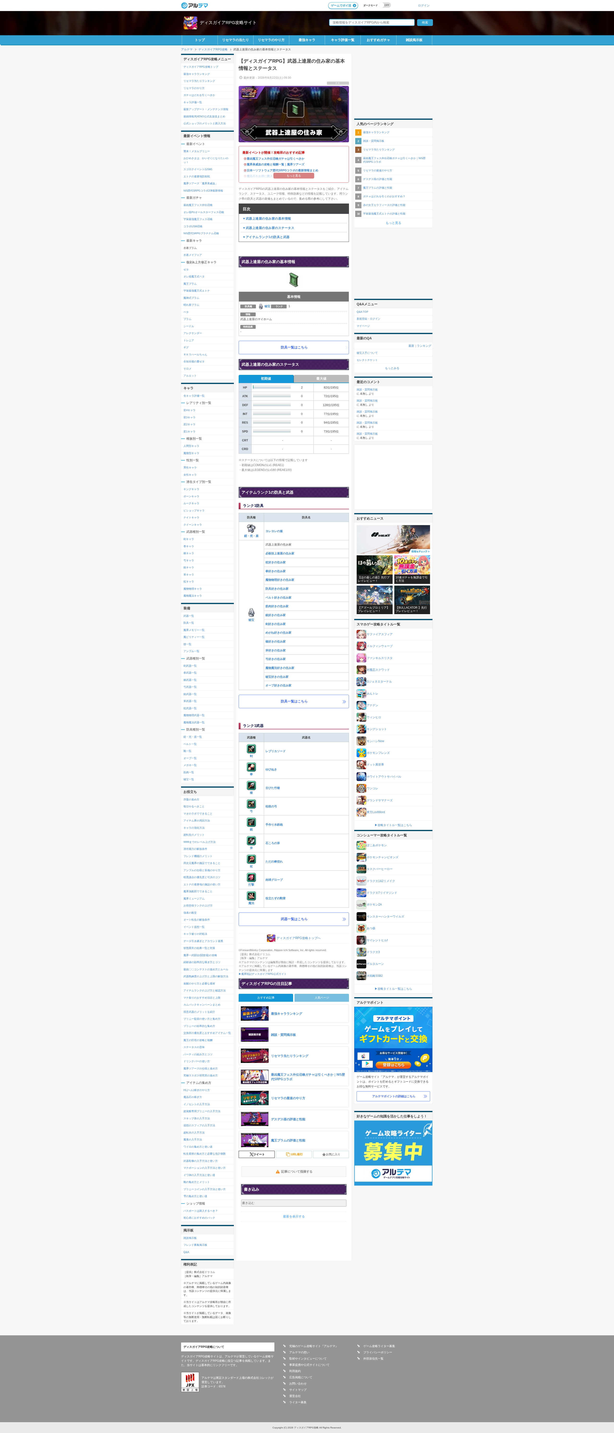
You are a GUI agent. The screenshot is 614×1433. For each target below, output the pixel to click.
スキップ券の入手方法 (196, 1118)
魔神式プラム (191, 297)
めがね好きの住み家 (278, 632)
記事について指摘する (297, 1171)
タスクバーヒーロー (380, 869)
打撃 (251, 884)
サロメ (187, 368)
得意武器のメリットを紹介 (199, 1011)
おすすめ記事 (266, 997)
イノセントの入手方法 (196, 1104)
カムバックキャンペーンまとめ (201, 1004)
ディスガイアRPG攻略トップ (200, 66)
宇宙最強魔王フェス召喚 (198, 219)
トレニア (188, 340)
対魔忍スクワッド (378, 670)
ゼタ (186, 269)
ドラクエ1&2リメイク (381, 881)
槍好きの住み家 (276, 641)
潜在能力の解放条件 (195, 848)
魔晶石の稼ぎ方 (192, 1097)
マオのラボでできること (198, 813)
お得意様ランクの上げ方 (198, 905)
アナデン (372, 705)
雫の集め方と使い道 (195, 1196)
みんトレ (372, 693)
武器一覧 (188, 615)
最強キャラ (307, 40)
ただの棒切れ (274, 861)
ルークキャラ (191, 503)
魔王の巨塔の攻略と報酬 (198, 1040)
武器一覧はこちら (294, 919)
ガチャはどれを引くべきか (199, 95)
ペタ (186, 312)
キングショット (377, 729)
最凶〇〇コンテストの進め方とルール (205, 969)
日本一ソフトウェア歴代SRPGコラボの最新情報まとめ (282, 170)
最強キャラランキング (196, 73)
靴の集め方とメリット (196, 1182)
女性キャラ (190, 474)
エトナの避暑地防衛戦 (196, 176)
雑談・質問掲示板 (373, 140)
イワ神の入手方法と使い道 (199, 1175)
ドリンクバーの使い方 (196, 1061)
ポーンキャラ (191, 496)
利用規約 (295, 1371)
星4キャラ (189, 410)
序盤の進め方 (191, 799)
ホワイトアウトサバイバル (384, 776)
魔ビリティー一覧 (194, 637)
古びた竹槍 (273, 787)
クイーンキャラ (192, 524)
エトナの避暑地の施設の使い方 (201, 884)
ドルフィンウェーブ (380, 646)
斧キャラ (188, 574)
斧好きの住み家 (276, 650)
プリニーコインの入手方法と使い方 (204, 1189)
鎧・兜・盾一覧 (192, 736)
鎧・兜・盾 (251, 535)
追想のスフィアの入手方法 (199, 1125)
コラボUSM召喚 (192, 226)
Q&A (186, 1252)
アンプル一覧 (191, 651)
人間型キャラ (191, 445)
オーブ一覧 (190, 758)
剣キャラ (188, 539)
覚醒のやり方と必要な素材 (199, 983)
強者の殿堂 (190, 912)
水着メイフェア (192, 254)
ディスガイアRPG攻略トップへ (299, 938)
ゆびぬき (271, 769)
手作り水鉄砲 (274, 824)
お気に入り (333, 1154)
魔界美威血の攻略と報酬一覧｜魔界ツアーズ (275, 164)
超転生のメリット (194, 834)
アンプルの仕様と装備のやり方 (201, 870)
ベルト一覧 (190, 744)
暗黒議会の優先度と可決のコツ (201, 877)
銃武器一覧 (190, 694)
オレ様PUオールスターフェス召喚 (203, 212)
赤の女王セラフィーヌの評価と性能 (384, 205)
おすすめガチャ (378, 40)
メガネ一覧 (190, 765)
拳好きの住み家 (276, 571)
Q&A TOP (362, 311)
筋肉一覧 (188, 772)
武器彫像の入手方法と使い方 (200, 1160)
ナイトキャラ (191, 517)
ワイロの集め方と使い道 (198, 1146)
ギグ (186, 347)
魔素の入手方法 (192, 1139)
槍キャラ (188, 553)
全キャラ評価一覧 (194, 395)
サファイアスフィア (380, 634)
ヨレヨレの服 (274, 531)
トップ (200, 40)
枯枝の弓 (271, 806)
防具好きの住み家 (277, 588)
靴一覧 (187, 750)
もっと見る (393, 223)
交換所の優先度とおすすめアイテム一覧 (207, 1032)
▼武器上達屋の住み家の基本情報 (266, 218)
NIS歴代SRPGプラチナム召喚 (201, 233)
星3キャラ (189, 417)
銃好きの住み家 (276, 615)
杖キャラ (188, 581)
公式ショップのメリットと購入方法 (204, 123)
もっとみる (392, 368)
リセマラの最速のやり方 (377, 170)
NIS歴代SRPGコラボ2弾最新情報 (203, 190)
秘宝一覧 (188, 779)
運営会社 (295, 1396)
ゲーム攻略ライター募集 (379, 1346)
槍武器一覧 (190, 679)
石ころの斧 (273, 843)
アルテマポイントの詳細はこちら (393, 1096)
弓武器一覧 (190, 686)
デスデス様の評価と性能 (377, 179)
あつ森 (371, 928)
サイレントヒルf (377, 940)
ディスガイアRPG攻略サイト (228, 22)
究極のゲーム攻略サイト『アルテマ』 (313, 1346)
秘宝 (267, 306)
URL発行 (297, 1154)
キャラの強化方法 (194, 827)
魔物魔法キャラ (192, 595)
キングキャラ (191, 489)
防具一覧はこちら (294, 347)
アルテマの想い (299, 1352)
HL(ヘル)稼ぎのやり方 (196, 1090)
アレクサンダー (192, 333)
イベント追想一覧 (194, 926)
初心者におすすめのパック (199, 1217)
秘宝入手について (367, 352)
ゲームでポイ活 (341, 5)
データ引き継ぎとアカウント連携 (203, 941)
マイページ (363, 325)
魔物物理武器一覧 (194, 715)
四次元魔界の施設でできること (201, 863)
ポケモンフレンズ (378, 753)
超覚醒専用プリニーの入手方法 (201, 1111)
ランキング (424, 346)
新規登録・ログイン (368, 318)
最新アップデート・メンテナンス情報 (205, 109)
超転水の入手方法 (194, 1132)
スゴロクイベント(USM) (197, 169)
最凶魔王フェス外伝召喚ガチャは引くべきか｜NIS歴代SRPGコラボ (394, 160)
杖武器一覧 (190, 708)
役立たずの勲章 (276, 898)
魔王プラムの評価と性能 (377, 187)
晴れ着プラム (191, 304)
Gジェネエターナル (379, 681)
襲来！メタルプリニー (196, 151)
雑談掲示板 (414, 40)
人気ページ (322, 997)
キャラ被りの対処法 (195, 933)
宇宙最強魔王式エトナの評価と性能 (384, 213)
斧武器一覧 (190, 701)
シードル (188, 326)
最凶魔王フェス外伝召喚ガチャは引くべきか (275, 158)
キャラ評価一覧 (342, 40)
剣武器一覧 (190, 665)
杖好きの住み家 (276, 562)
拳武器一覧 (190, 672)
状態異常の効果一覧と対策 (199, 948)
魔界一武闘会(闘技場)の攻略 (200, 955)
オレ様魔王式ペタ (194, 276)
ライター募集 (298, 1402)
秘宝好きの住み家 (277, 676)
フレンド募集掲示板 (195, 1244)
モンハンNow (375, 741)
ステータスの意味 (194, 1047)
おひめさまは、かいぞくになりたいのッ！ (205, 160)
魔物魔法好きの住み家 (280, 667)
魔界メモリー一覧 (194, 630)
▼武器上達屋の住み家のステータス (268, 228)
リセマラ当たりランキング (199, 80)
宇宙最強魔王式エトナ (196, 290)
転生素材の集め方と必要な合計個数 (204, 1153)
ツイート (259, 1154)
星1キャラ (189, 431)
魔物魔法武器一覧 (194, 722)
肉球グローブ (274, 879)
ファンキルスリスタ (380, 658)
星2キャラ (189, 424)
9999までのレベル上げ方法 (199, 841)
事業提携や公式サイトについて (309, 1365)
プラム (187, 319)
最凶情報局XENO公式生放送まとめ (204, 116)
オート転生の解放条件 (196, 919)
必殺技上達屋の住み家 (280, 553)
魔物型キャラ (191, 453)
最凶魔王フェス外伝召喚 (198, 205)
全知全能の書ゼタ (194, 361)
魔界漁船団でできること (198, 891)
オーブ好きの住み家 (278, 685)
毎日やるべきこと (194, 806)
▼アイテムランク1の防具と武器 (266, 237)
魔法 (251, 903)
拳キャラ (188, 546)
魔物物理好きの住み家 (280, 579)
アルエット (190, 375)
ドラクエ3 (373, 952)
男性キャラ (190, 467)
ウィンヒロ (374, 717)
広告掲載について (300, 1377)
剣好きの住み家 (276, 624)
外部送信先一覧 (373, 1358)
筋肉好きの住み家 (277, 606)
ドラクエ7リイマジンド (382, 892)
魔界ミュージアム (194, 898)
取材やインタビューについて (308, 1358)
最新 (411, 346)
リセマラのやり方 (271, 40)
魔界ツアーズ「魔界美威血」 (200, 183)
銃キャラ (188, 567)
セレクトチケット (367, 360)
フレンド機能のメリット (198, 856)
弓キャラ (188, 560)
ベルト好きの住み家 (278, 597)
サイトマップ (298, 1389)
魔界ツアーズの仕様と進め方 (200, 1068)
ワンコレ (372, 788)
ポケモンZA (374, 904)
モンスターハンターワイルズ (385, 916)
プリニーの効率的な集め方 (199, 1026)
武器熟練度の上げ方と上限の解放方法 (205, 976)
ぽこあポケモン (377, 845)
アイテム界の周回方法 (196, 820)
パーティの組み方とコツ (198, 1054)
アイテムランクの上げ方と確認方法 (204, 990)
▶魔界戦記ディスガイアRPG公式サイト (263, 973)
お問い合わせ (298, 1383)
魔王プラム (190, 283)
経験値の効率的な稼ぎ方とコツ (201, 962)
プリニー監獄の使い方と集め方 (201, 1018)
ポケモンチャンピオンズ (382, 857)
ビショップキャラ (194, 510)
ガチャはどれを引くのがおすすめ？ (384, 196)
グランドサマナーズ (380, 800)
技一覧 (187, 644)
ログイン (424, 5)
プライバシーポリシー (377, 1352)
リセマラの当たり (235, 40)
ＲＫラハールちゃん (195, 354)
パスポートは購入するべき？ (200, 1210)
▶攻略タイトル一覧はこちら (393, 825)
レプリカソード (276, 751)
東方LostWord (376, 812)
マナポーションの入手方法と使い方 (204, 1167)
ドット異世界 (375, 764)
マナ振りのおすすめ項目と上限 (201, 997)
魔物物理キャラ (192, 588)
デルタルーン (375, 963)
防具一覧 (188, 622)
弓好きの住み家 (276, 659)
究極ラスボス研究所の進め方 (200, 1075)
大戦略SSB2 (375, 975)
